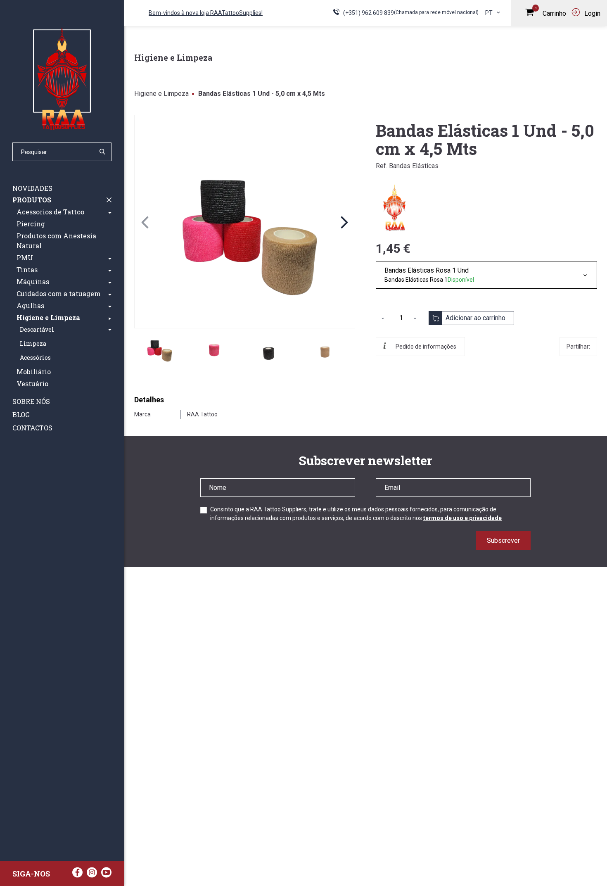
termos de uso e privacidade (462, 518)
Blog (21, 414)
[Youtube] (106, 875)
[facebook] (77, 875)
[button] (109, 212)
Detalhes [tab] (149, 399)
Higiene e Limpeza (161, 93)
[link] (245, 221)
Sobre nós (31, 401)
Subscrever (503, 540)
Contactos (32, 427)
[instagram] (92, 875)
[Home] (61, 78)
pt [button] (489, 13)
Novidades (32, 188)
